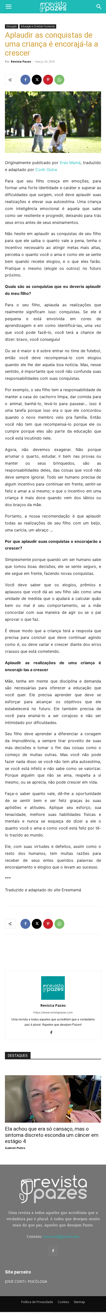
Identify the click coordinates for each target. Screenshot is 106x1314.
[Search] (99, 6)
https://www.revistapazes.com (53, 1012)
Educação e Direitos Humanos (38, 26)
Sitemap (79, 1302)
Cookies (63, 1302)
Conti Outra (46, 169)
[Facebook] (25, 80)
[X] (37, 80)
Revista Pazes (21, 61)
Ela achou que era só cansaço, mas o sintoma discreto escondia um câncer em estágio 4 (51, 1135)
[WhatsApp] (59, 80)
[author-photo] (53, 998)
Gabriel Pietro (15, 1148)
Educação (11, 26)
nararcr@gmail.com (61, 1236)
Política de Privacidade (37, 1302)
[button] (8, 6)
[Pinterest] (48, 80)
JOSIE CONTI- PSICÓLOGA (26, 1281)
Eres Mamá (70, 162)
